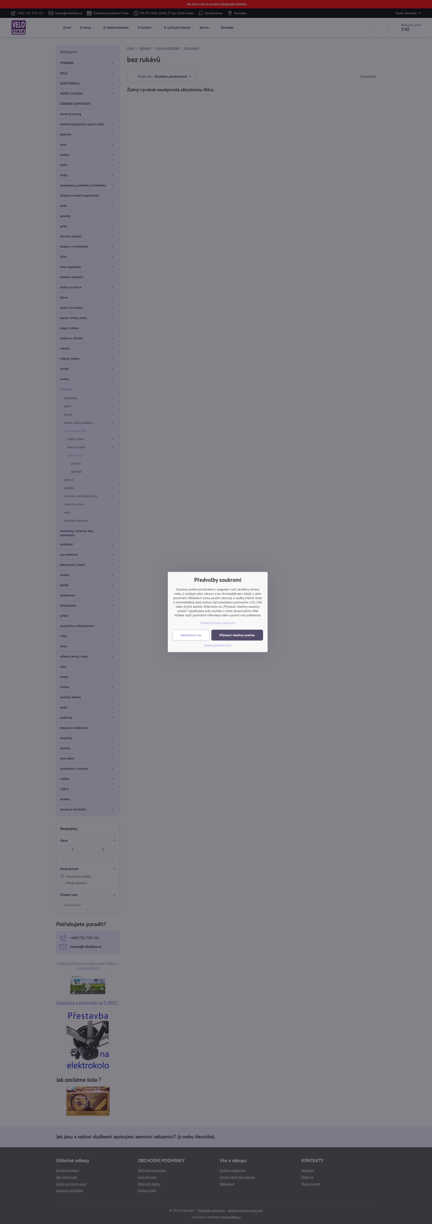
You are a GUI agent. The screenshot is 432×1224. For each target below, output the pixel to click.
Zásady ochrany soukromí (217, 623)
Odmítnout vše (191, 635)
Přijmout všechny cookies (237, 635)
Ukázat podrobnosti (218, 645)
